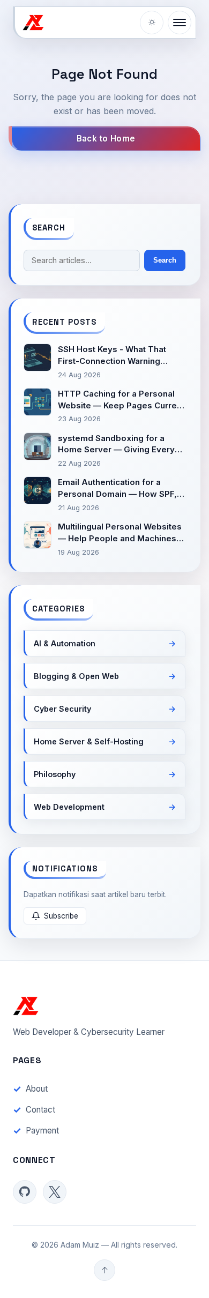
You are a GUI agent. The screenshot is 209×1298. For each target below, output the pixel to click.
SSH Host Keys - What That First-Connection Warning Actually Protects (112, 355)
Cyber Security (62, 708)
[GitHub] (24, 1192)
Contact (40, 1110)
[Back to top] (104, 1270)
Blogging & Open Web (76, 676)
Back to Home (106, 138)
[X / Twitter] (54, 1192)
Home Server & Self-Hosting (89, 741)
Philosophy (55, 774)
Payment (42, 1130)
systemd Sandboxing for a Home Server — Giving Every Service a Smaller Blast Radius (119, 444)
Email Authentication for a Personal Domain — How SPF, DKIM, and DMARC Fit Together (120, 488)
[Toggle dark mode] (151, 22)
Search (164, 260)
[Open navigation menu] (179, 22)
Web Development (69, 806)
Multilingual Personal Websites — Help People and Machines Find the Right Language (120, 532)
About (37, 1089)
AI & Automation (64, 643)
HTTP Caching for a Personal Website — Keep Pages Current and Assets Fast (121, 400)
